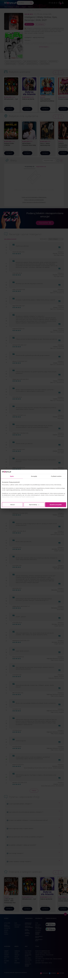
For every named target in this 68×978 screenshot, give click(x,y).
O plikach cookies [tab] (56, 476)
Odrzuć (12, 504)
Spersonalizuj (33, 504)
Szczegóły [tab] (34, 476)
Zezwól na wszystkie (56, 504)
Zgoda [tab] (12, 476)
